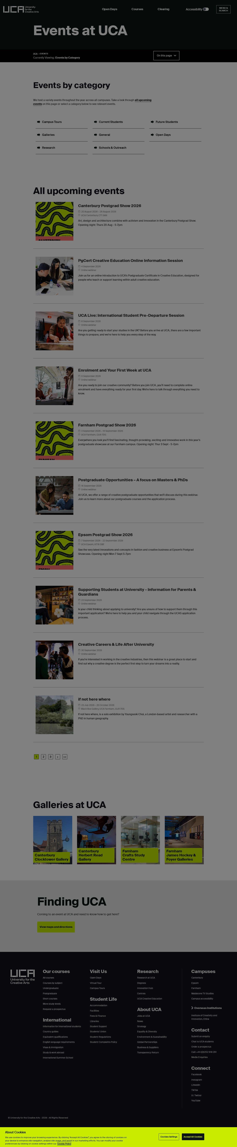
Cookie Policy (64, 1143)
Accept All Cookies (193, 1136)
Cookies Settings (168, 1136)
